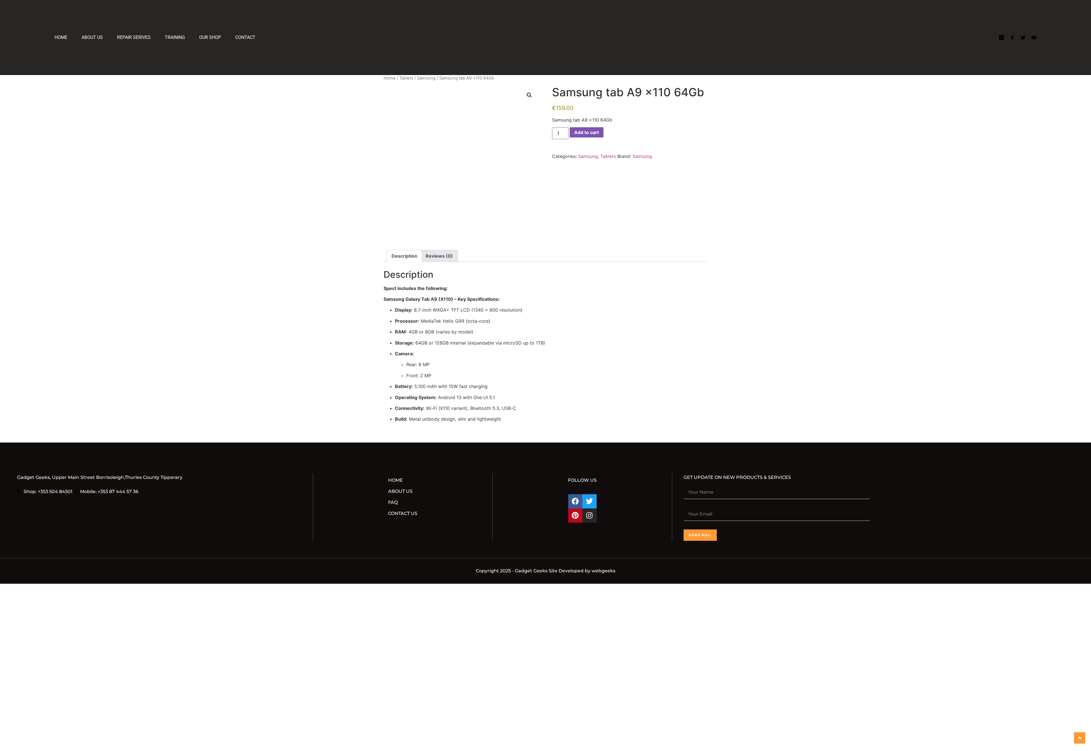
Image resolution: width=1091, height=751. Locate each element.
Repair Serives (134, 37)
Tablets (406, 78)
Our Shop (217, 37)
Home (61, 37)
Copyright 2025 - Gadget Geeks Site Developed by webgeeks (545, 570)
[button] (529, 95)
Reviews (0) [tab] (439, 256)
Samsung (426, 78)
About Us (92, 37)
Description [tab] (404, 256)
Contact (253, 37)
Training (182, 37)
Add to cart (586, 132)
